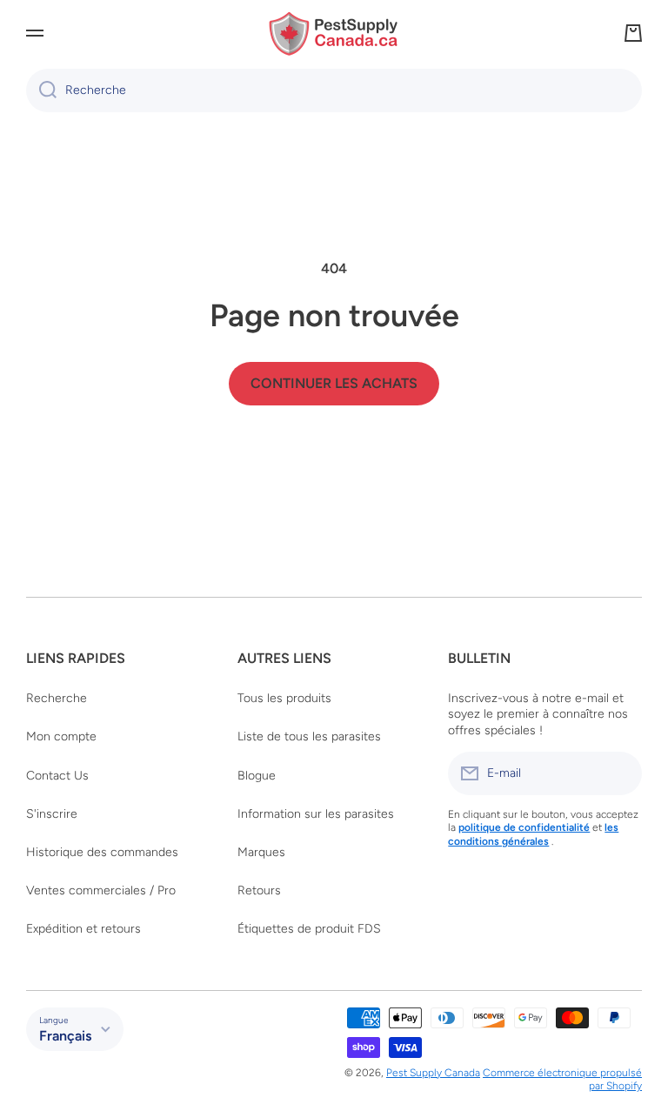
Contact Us (57, 775)
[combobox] (334, 90)
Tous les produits (284, 698)
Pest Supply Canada (433, 1073)
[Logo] (334, 33)
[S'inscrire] (620, 773)
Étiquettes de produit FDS (309, 928)
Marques (261, 852)
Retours (259, 890)
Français (65, 1035)
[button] (633, 33)
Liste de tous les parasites (309, 736)
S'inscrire (51, 813)
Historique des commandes (102, 852)
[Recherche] (41, 90)
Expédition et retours (83, 928)
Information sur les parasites (315, 813)
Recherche (56, 698)
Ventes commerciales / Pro (101, 890)
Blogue (256, 775)
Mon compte (61, 736)
